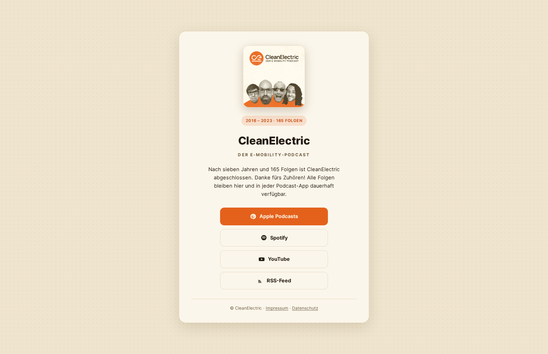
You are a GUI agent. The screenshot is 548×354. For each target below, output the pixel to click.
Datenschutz (305, 308)
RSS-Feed (279, 280)
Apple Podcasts (278, 216)
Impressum (277, 308)
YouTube (279, 259)
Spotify (279, 238)
